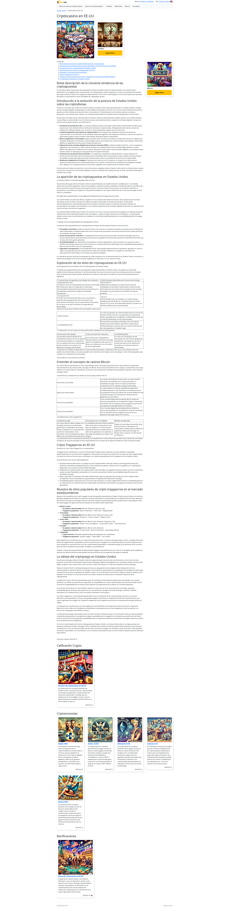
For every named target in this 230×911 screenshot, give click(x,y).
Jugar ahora (110, 53)
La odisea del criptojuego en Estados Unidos (75, 79)
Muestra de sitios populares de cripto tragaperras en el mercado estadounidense (87, 77)
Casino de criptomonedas (93, 6)
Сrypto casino (61, 11)
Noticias (109, 6)
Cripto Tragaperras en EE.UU (69, 75)
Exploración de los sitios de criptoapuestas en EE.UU (77, 70)
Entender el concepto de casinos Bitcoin (73, 72)
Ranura (127, 6)
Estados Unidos (164, 1)
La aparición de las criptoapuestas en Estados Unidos (78, 68)
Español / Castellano (147, 1)
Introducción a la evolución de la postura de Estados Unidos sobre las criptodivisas (88, 66)
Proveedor (136, 6)
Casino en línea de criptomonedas (70, 6)
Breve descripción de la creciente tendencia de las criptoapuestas (82, 64)
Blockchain (118, 6)
